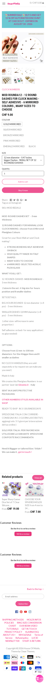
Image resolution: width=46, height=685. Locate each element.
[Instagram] (30, 611)
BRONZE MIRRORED (13, 135)
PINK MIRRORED (11, 140)
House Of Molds (32, 648)
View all (38, 478)
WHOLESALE (25, 634)
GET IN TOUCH (29, 628)
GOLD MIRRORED (12, 124)
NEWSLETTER (12, 641)
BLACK (32, 146)
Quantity (6, 169)
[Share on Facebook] (11, 199)
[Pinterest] (21, 611)
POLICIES (9, 622)
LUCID (35, 638)
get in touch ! (25, 452)
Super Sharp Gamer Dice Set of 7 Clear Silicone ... (11, 502)
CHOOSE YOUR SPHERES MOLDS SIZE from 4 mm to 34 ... (34, 504)
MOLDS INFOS (34, 619)
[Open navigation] (4, 3)
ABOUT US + (9, 634)
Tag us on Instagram (11, 202)
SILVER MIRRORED (12, 129)
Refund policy (21, 638)
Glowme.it (23, 384)
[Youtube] (25, 611)
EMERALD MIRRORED (14, 146)
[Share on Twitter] (14, 199)
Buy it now (23, 190)
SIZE (4, 153)
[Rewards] (39, 678)
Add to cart (23, 181)
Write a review (23, 534)
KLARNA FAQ (32, 632)
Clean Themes (27, 651)
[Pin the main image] (18, 199)
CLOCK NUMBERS (11, 89)
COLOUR (6, 120)
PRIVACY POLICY (13, 632)
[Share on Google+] (21, 199)
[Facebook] (16, 611)
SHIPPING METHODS (13, 619)
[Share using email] (26, 199)
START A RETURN (31, 641)
